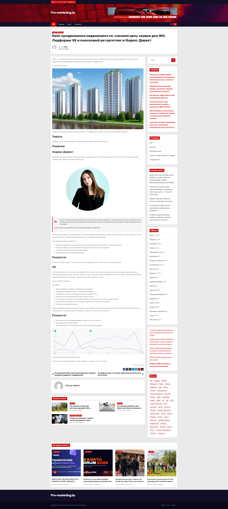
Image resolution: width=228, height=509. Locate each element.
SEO (161, 17)
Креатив (152, 269)
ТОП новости (154, 320)
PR (163, 400)
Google (152, 400)
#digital (156, 381)
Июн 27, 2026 (121, 410)
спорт (152, 430)
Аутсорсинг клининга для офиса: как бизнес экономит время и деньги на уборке (129, 408)
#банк (161, 384)
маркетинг (149, 17)
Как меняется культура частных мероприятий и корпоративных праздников (81, 408)
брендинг (153, 410)
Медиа (152, 278)
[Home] (54, 24)
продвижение (172, 17)
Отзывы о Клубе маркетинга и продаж (162, 155)
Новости (152, 286)
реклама (155, 17)
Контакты (78, 24)
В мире (152, 248)
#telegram (153, 384)
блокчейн (167, 407)
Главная (61, 24)
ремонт (165, 17)
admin (66, 47)
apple (159, 397)
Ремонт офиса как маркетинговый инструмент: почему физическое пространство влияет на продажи (161, 350)
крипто (166, 417)
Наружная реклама (156, 282)
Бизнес (55, 32)
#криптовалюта (162, 391)
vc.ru (142, 365)
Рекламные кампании (157, 311)
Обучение (153, 290)
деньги (163, 414)
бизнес (143, 17)
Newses (73, 505)
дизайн (169, 414)
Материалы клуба (155, 151)
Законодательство (156, 252)
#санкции (167, 394)
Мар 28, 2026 (74, 422)
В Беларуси (153, 244)
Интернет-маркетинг (156, 261)
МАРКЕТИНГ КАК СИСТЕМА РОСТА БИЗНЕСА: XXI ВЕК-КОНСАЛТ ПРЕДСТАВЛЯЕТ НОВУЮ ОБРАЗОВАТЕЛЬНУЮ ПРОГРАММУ (65, 482)
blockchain (166, 397)
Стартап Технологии (156, 404)
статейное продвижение (163, 430)
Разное (61, 32)
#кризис (152, 391)
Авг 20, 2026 (58, 484)
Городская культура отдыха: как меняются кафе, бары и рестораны (129, 480)
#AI (151, 381)
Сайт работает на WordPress (59, 505)
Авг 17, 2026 (90, 484)
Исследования (154, 265)
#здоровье (153, 387)
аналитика (153, 407)
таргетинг (153, 433)
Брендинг (153, 240)
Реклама (152, 307)
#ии (160, 387)
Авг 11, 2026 (73, 410)
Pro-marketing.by (63, 12)
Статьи (152, 316)
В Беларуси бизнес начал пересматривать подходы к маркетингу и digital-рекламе (160, 104)
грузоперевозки (154, 414)
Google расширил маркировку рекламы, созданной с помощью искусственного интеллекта (161, 88)
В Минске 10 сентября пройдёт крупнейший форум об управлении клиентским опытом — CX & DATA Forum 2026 (97, 482)
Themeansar (83, 505)
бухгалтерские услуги (164, 410)
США (171, 400)
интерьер (153, 417)
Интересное (154, 256)
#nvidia (163, 381)
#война (167, 384)
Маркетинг (153, 273)
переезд (163, 423)
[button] (171, 24)
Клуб (69, 24)
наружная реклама (164, 420)
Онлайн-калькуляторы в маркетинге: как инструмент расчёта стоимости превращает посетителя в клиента (162, 341)
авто (165, 404)
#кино (166, 387)
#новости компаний (134, 17)
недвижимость (154, 423)
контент (160, 417)
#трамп (152, 397)
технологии (161, 433)
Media (158, 400)
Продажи (78, 415)
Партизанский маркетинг (158, 294)
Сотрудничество (155, 160)
